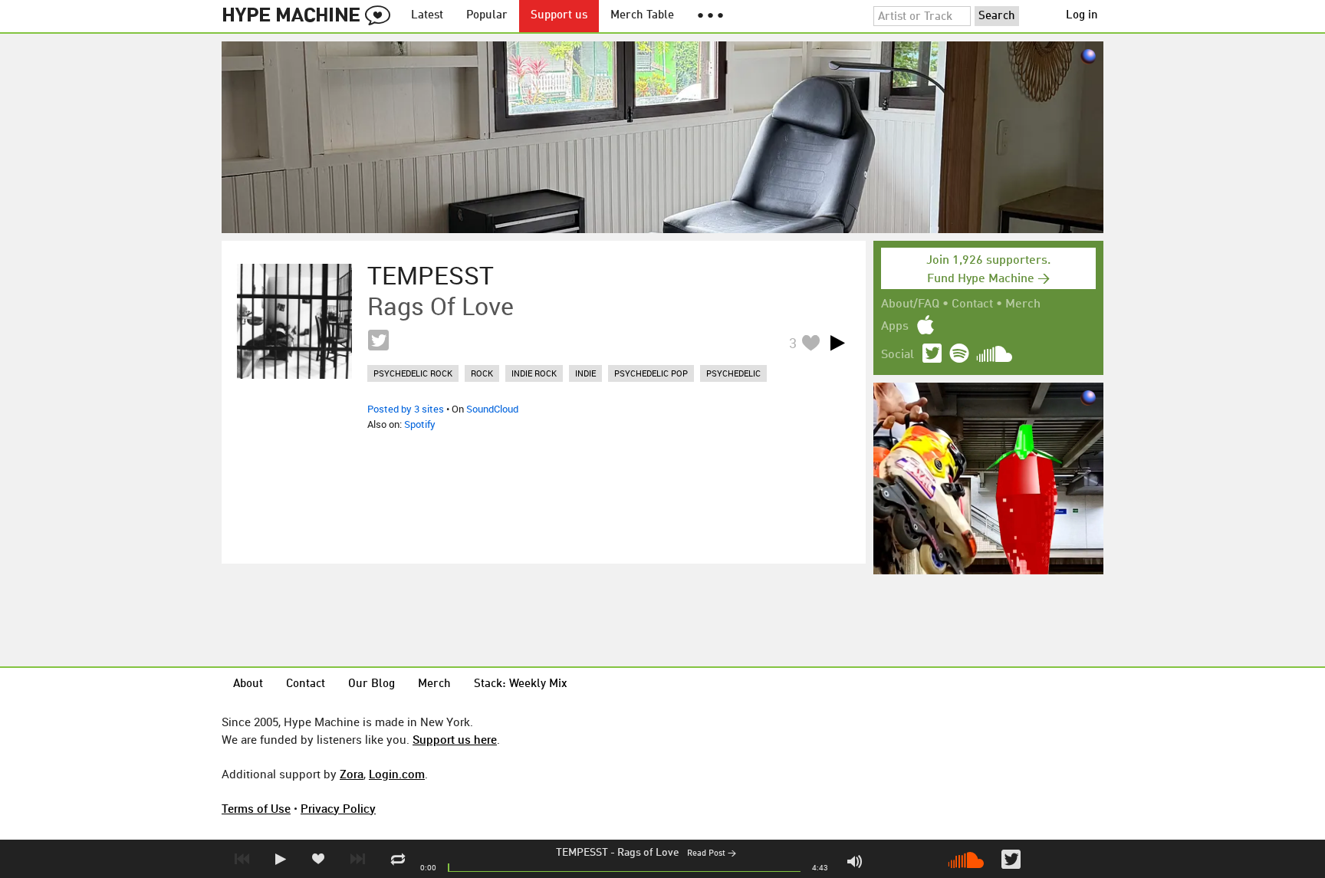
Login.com (397, 773)
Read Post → (711, 854)
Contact (972, 304)
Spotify (420, 424)
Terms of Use (256, 808)
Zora (351, 773)
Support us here (455, 739)
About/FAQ (910, 304)
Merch (1023, 304)
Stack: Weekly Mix (520, 684)
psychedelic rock (412, 373)
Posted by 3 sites (405, 409)
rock (482, 373)
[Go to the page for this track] (294, 321)
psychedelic (733, 373)
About (248, 684)
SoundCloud (492, 409)
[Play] (837, 343)
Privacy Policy (338, 808)
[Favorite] (810, 342)
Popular (487, 15)
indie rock (534, 373)
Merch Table (642, 15)
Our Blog (371, 684)
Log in (1082, 15)
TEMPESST (582, 852)
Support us (559, 15)
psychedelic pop (651, 373)
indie (585, 373)
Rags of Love (648, 852)
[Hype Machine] (310, 16)
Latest (427, 15)
